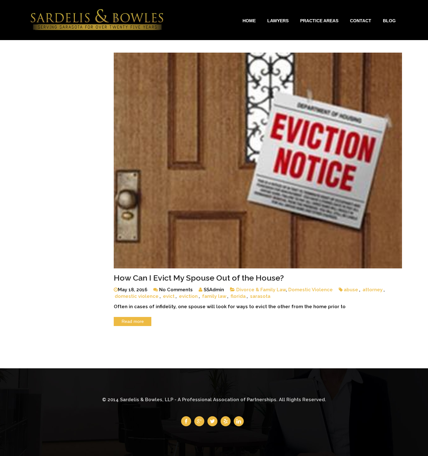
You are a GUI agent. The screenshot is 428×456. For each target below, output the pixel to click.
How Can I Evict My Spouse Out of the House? (199, 277)
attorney (373, 290)
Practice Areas (319, 20)
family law (214, 296)
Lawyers (278, 20)
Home (249, 20)
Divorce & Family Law (261, 290)
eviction (188, 296)
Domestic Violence (310, 290)
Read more (133, 321)
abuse (351, 290)
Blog (389, 20)
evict (169, 296)
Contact (360, 20)
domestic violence (137, 296)
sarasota (260, 296)
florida (238, 296)
